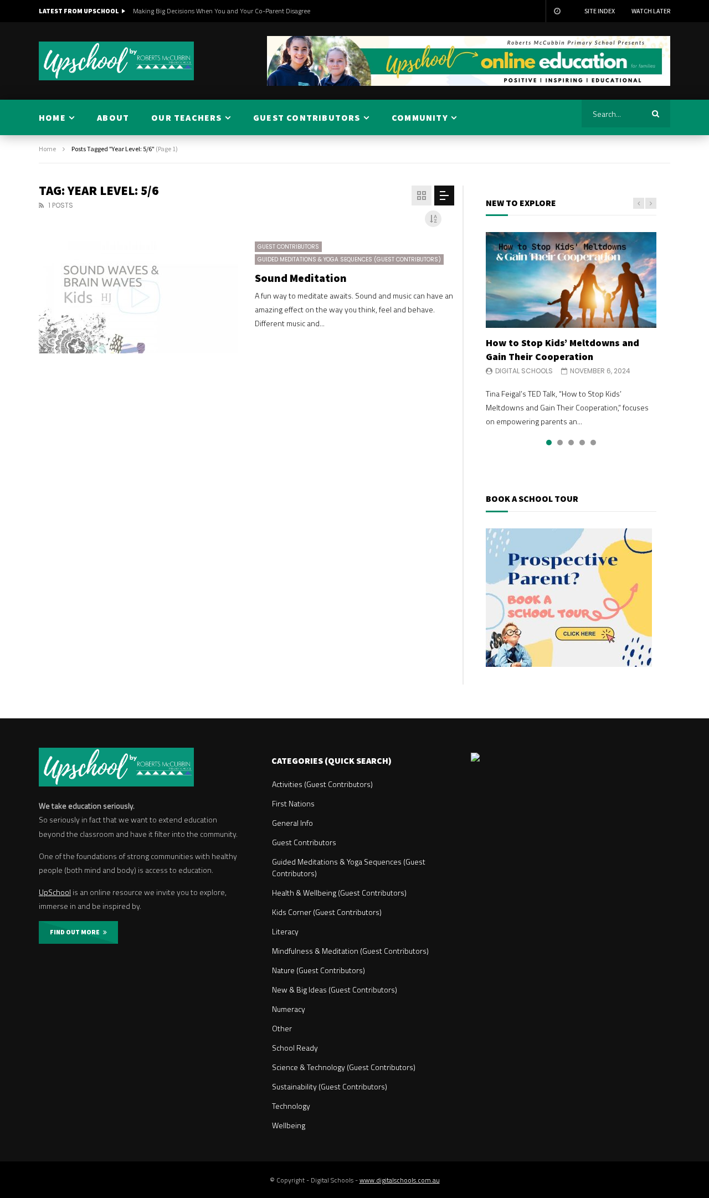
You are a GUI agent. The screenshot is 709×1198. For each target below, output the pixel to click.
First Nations (293, 803)
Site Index (599, 11)
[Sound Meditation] (138, 297)
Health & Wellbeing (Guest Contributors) (339, 892)
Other (282, 1028)
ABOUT (113, 117)
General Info (292, 823)
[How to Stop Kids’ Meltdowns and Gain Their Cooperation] (571, 280)
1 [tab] (549, 442)
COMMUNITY (420, 117)
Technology (291, 1106)
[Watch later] (557, 11)
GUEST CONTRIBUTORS (307, 117)
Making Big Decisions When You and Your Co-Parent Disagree (221, 11)
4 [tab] (582, 442)
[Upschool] (116, 61)
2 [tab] (560, 442)
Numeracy (288, 1009)
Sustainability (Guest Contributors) (329, 1086)
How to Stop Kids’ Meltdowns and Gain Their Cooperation (562, 349)
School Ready (295, 1047)
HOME (52, 117)
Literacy (285, 931)
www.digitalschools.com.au (399, 1180)
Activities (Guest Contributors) (322, 784)
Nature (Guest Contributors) (318, 970)
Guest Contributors (288, 247)
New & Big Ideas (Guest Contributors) (334, 989)
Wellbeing (288, 1125)
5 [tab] (593, 442)
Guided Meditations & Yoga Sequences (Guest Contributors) (349, 259)
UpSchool (55, 892)
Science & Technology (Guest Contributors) (343, 1067)
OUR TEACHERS (186, 117)
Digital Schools (524, 371)
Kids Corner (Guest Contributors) (327, 912)
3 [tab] (571, 442)
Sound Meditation (301, 278)
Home (47, 149)
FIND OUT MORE (76, 932)
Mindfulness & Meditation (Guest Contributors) (350, 951)
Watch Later (650, 11)
